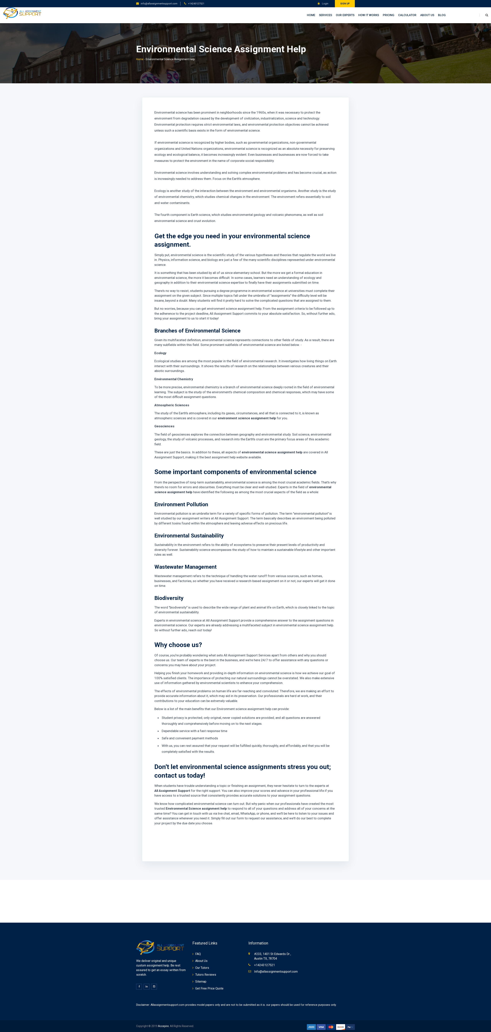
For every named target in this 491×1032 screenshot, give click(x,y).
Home (311, 15)
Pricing (388, 15)
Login (324, 3)
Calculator (407, 15)
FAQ (198, 954)
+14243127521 (196, 3)
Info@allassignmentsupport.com (276, 971)
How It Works (368, 15)
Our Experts (345, 15)
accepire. (163, 1026)
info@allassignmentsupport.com (159, 3)
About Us (427, 15)
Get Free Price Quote (209, 988)
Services (325, 15)
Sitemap (200, 981)
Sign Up (345, 3)
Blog (442, 15)
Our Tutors (202, 968)
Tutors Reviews (205, 974)
